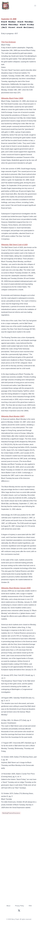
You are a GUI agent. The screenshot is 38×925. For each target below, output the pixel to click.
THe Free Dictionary (8, 42)
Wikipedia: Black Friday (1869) (12, 98)
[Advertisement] (19, 835)
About (8, 906)
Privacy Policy (19, 906)
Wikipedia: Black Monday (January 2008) (16, 588)
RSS (30, 906)
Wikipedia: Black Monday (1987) (13, 416)
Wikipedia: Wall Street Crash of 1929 (14, 244)
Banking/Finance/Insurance (11, 813)
